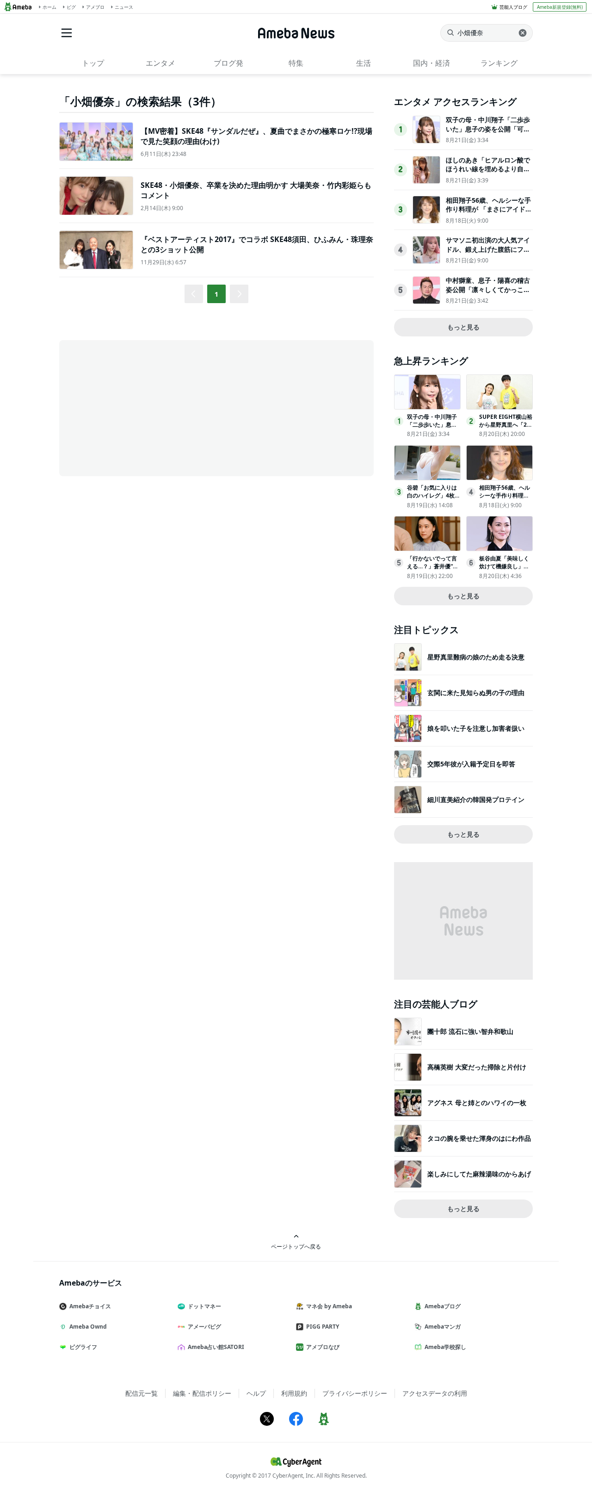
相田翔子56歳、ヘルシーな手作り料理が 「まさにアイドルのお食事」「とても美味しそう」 (489, 214)
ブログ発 (228, 63)
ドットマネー (204, 1306)
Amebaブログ (443, 1306)
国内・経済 (431, 63)
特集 (296, 63)
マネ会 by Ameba (329, 1306)
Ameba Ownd (88, 1326)
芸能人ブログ (513, 7)
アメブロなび (322, 1347)
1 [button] (216, 294)
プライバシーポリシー (354, 1393)
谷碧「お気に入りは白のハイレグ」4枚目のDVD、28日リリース (433, 499)
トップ (93, 63)
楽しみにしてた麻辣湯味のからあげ (479, 1173)
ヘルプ (256, 1393)
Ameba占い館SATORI (216, 1347)
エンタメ (160, 63)
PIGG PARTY (322, 1326)
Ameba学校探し (445, 1347)
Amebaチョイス (90, 1306)
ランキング (499, 63)
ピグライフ (83, 1347)
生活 (363, 63)
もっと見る (463, 327)
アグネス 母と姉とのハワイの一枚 (476, 1102)
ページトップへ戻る (296, 1246)
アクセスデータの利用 (434, 1393)
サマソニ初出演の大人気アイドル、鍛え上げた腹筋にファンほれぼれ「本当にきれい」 (488, 249)
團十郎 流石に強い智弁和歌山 (470, 1031)
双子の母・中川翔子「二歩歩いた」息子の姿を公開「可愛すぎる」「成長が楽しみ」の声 (488, 133)
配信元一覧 (141, 1393)
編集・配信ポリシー (202, 1393)
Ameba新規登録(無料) (560, 7)
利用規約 (294, 1393)
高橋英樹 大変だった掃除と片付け (476, 1067)
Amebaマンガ (443, 1326)
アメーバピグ (204, 1326)
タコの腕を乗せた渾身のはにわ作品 (479, 1138)
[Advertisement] (142, 407)
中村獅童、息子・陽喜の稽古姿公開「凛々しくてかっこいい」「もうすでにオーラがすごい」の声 (488, 294)
